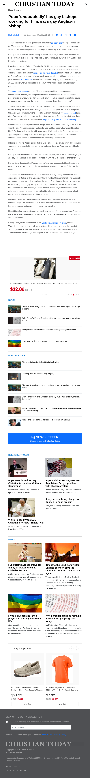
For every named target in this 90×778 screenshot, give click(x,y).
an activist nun (26, 80)
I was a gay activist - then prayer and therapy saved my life (24, 618)
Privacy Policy (60, 735)
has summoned (69, 113)
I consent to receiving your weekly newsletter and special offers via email (39, 722)
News (18, 10)
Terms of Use (46, 735)
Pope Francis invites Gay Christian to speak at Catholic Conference (24, 483)
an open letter (57, 43)
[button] (3, 4)
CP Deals (44, 294)
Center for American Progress (54, 223)
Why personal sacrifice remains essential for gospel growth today (63, 618)
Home (10, 10)
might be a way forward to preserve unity (59, 120)
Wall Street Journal (20, 91)
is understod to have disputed (45, 73)
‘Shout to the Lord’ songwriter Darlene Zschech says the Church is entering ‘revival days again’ (63, 569)
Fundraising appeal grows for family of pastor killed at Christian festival (24, 568)
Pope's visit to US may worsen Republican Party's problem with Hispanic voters (62, 483)
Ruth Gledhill (13, 35)
